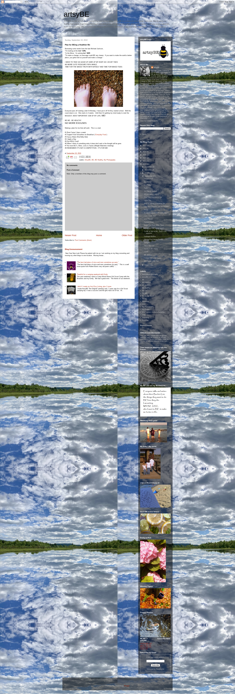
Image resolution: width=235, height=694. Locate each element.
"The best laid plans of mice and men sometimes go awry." (98, 262)
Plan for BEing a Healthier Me (154, 203)
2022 (145, 145)
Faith (146, 188)
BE (93, 160)
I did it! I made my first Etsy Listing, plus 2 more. (94, 286)
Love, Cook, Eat (150, 216)
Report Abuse (146, 325)
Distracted (147, 182)
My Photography (109, 160)
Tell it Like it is (149, 246)
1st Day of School (150, 191)
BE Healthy (99, 160)
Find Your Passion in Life (153, 197)
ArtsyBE (88, 160)
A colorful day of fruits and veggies (156, 213)
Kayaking (145, 301)
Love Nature (148, 219)
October (148, 173)
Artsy (146, 210)
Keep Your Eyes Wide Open (154, 225)
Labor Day (147, 200)
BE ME (144, 293)
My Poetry (145, 309)
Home (99, 235)
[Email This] (80, 157)
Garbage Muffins (150, 236)
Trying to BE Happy (151, 249)
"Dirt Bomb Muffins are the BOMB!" (156, 207)
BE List (144, 291)
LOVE (146, 252)
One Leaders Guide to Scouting (153, 312)
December (148, 167)
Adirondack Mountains (150, 274)
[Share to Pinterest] (89, 157)
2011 (145, 161)
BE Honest (148, 255)
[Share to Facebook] (87, 157)
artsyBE (76, 14)
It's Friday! (148, 185)
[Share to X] (85, 157)
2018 (145, 155)
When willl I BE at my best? (154, 228)
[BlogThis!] (82, 157)
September (149, 176)
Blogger (126, 686)
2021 (145, 149)
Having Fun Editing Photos (153, 239)
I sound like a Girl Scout (152, 258)
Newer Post (70, 235)
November (148, 170)
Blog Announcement (73, 249)
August (147, 265)
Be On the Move (148, 296)
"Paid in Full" (148, 179)
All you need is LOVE (151, 194)
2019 (145, 152)
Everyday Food (100, 135)
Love (144, 304)
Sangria (146, 242)
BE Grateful (146, 285)
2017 (145, 158)
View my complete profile (149, 121)
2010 (145, 164)
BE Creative (146, 282)
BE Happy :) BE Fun (151, 261)
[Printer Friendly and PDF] (71, 158)
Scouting (145, 320)
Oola (143, 315)
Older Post (127, 235)
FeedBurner (160, 669)
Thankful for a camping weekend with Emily (92, 274)
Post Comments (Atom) (83, 240)
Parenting (145, 317)
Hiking (144, 299)
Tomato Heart (149, 222)
